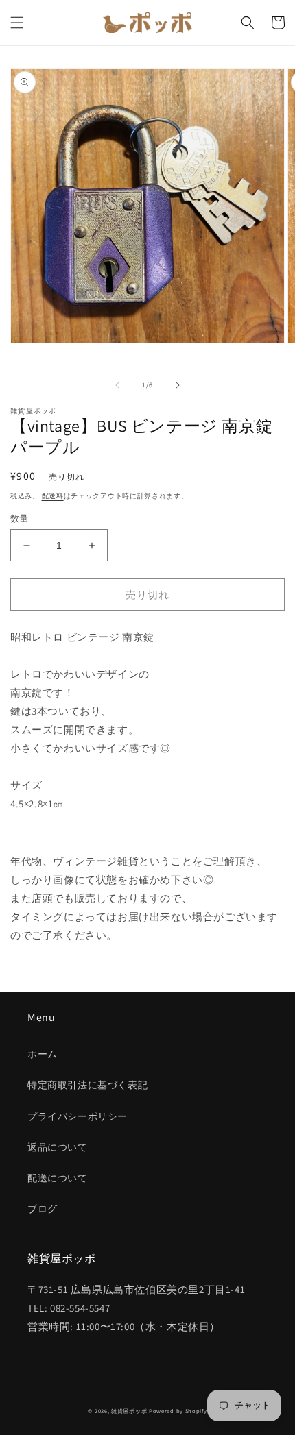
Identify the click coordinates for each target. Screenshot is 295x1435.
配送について (57, 1178)
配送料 (53, 495)
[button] (17, 23)
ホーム (42, 1054)
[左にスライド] (117, 385)
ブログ (42, 1209)
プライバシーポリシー (77, 1116)
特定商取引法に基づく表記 (87, 1085)
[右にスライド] (178, 385)
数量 (19, 518)
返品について (57, 1147)
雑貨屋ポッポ (129, 1410)
